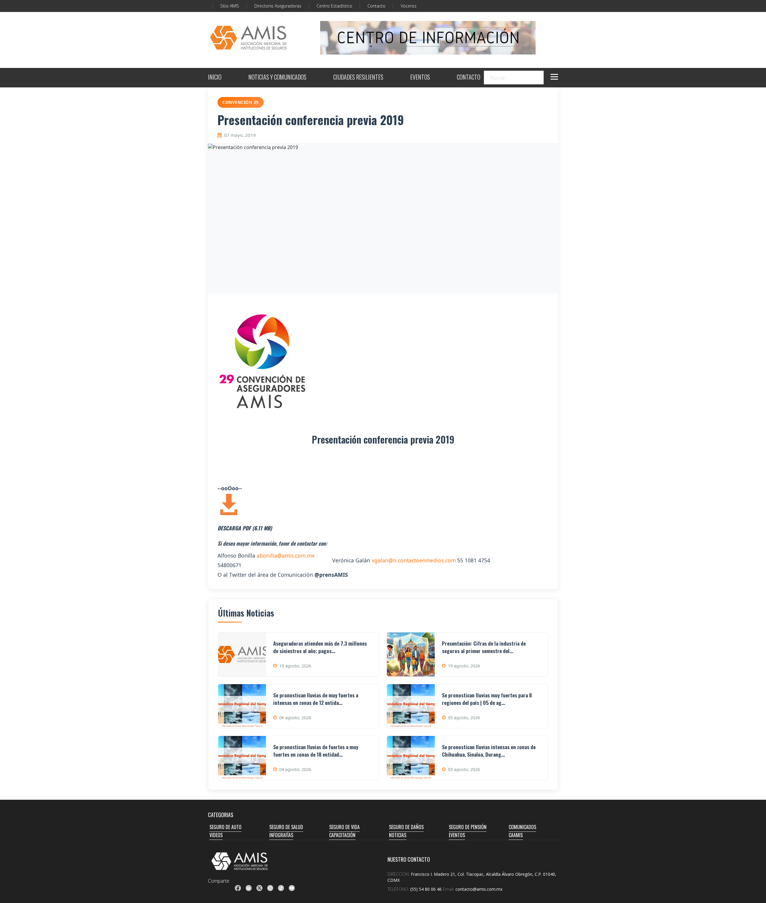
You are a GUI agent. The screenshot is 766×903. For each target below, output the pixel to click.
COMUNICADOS (522, 827)
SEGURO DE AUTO (225, 827)
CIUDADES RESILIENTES (358, 77)
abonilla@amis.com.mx (285, 555)
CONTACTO (468, 77)
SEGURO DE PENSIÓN (468, 827)
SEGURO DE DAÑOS (406, 827)
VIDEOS (216, 835)
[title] (238, 888)
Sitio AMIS (229, 6)
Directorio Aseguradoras (277, 6)
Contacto (376, 6)
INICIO (214, 77)
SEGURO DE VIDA (344, 827)
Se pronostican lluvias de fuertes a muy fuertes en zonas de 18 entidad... (315, 750)
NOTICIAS (397, 835)
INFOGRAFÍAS (281, 835)
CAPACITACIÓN (342, 835)
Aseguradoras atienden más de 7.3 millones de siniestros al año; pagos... (320, 647)
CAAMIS (516, 835)
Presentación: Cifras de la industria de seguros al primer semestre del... (484, 647)
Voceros (409, 6)
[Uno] (248, 37)
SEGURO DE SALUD (286, 827)
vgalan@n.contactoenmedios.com (414, 560)
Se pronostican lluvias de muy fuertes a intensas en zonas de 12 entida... (315, 698)
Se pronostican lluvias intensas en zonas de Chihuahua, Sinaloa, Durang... (489, 750)
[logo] (239, 861)
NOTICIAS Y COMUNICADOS (277, 77)
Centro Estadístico (334, 6)
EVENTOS (420, 77)
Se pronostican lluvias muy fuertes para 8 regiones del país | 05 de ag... (487, 698)
